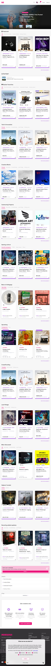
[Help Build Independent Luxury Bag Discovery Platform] (42, 337)
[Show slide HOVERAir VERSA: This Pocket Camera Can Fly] (22, 26)
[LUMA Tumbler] (8, 297)
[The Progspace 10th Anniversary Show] (25, 417)
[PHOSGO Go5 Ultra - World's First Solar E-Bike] (8, 137)
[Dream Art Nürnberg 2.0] (25, 217)
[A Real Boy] (42, 297)
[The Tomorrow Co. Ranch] (8, 217)
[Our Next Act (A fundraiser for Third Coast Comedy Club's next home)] (8, 177)
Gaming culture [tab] (32, 87)
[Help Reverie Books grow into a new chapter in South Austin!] (42, 217)
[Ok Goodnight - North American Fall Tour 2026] (25, 177)
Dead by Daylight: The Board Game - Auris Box (25, 271)
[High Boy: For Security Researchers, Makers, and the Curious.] (42, 43)
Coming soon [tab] (5, 327)
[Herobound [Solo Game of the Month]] (42, 257)
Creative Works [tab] (16, 34)
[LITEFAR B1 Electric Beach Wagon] (25, 43)
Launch (25, 571)
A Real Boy (39, 309)
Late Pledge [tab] (20, 127)
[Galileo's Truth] (8, 417)
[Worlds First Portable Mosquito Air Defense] (42, 97)
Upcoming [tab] (8, 127)
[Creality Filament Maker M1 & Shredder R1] (8, 97)
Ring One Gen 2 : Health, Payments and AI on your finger (9, 57)
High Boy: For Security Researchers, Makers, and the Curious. (42, 57)
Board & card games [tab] (6, 247)
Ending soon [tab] (26, 127)
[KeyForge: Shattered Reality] (42, 417)
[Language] (37, 2)
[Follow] (4, 305)
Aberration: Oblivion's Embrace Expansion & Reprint (8, 271)
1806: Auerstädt (23, 309)
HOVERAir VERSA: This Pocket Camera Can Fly (25, 151)
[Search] (34, 2)
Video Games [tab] (18, 247)
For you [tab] (3, 127)
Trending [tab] (4, 367)
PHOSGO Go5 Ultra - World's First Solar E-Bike (8, 151)
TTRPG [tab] (13, 247)
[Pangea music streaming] (8, 337)
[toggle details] (15, 67)
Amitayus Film (23, 349)
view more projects (45, 69)
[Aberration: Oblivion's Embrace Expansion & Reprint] (8, 257)
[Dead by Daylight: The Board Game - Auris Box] (25, 257)
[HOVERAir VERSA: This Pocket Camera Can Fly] (25, 137)
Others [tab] (24, 247)
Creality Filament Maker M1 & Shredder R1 (8, 111)
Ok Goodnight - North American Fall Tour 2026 (25, 191)
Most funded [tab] (9, 367)
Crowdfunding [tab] (14, 127)
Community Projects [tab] (24, 87)
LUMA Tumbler (6, 309)
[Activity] (40, 2)
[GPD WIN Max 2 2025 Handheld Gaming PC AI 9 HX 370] (25, 97)
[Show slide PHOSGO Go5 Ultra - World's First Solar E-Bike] (29, 26)
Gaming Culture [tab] (23, 34)
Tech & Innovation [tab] (7, 34)
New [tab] (10, 327)
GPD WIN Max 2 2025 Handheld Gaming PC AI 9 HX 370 (25, 111)
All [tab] (2, 34)
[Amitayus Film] (25, 337)
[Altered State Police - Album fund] (42, 177)
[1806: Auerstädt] (25, 297)
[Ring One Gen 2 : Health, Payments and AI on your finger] (8, 43)
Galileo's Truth (7, 429)
